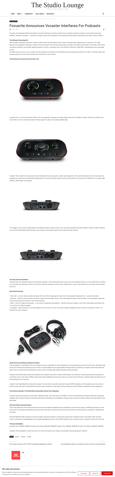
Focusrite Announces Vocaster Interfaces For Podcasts (55, 26)
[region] (57, 471)
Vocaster (29, 436)
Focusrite (17, 436)
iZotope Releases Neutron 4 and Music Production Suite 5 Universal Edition (83, 444)
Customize (83, 473)
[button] (103, 14)
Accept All (107, 473)
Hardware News (23, 19)
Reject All (95, 473)
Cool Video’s (39, 14)
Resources (50, 14)
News (19, 14)
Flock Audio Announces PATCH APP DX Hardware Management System (31, 444)
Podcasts (23, 436)
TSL (10, 29)
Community (29, 14)
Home (13, 14)
